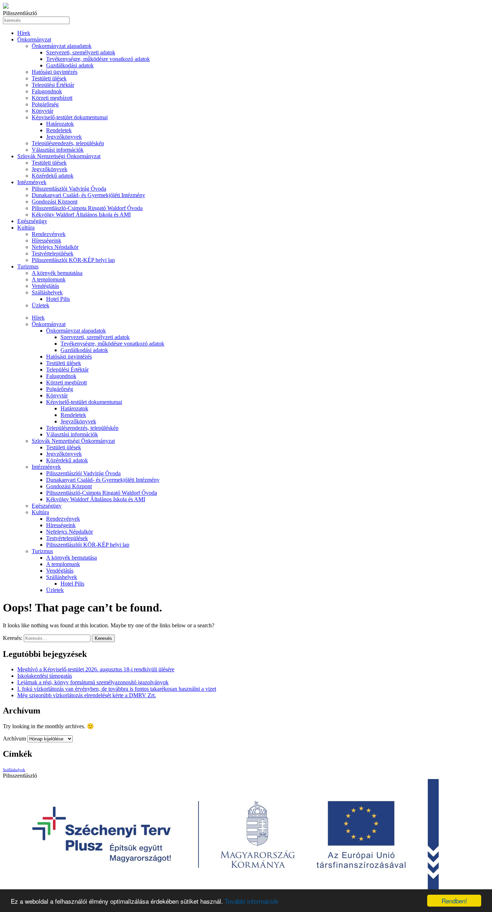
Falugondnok (47, 91)
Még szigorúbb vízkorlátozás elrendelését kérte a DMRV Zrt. (86, 695)
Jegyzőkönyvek (64, 137)
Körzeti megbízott (52, 98)
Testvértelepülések (52, 253)
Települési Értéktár (53, 85)
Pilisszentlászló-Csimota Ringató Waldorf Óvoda (87, 208)
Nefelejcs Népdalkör (55, 247)
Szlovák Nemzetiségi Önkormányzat (58, 156)
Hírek (23, 33)
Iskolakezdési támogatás (44, 676)
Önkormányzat (34, 39)
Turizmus (28, 266)
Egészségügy (32, 221)
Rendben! (454, 900)
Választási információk (58, 150)
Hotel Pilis (58, 299)
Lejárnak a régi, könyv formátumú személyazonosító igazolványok (93, 682)
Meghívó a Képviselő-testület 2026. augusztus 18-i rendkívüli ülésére (95, 669)
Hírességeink (46, 240)
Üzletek (40, 305)
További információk (251, 901)
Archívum (14, 738)
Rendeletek (59, 130)
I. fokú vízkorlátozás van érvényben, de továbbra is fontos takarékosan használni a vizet (116, 689)
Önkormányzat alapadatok (61, 46)
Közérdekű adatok (52, 176)
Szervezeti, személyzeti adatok (80, 52)
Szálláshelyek (47, 292)
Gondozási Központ (54, 202)
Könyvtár (42, 111)
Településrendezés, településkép (68, 143)
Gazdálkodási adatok (70, 65)
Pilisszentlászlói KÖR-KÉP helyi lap (73, 260)
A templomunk (49, 279)
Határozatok (60, 124)
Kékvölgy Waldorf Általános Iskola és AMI (81, 215)
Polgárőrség (45, 104)
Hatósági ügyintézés (54, 72)
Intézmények (31, 182)
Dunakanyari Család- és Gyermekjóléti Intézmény (88, 195)
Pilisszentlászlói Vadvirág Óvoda (69, 189)
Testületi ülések (49, 78)
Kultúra (26, 227)
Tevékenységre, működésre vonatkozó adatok (98, 59)
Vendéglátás (45, 286)
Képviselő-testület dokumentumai (70, 117)
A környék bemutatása (57, 273)
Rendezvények (49, 234)
